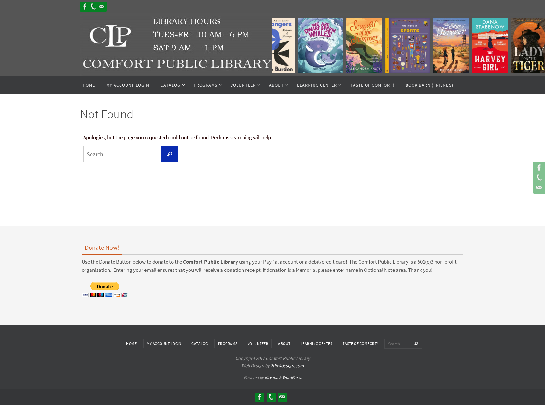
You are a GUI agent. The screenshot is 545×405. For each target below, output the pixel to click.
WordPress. (292, 377)
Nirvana (271, 377)
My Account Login (164, 343)
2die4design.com (287, 365)
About (284, 343)
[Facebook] (85, 7)
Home (131, 343)
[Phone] (93, 7)
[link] (316, 45)
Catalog (199, 343)
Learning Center (317, 343)
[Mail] (102, 7)
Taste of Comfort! (360, 343)
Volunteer (258, 343)
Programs (227, 343)
